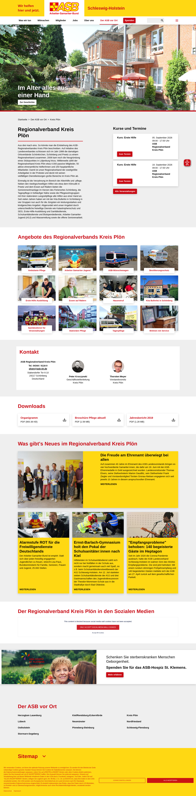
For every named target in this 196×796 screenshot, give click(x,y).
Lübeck (22, 721)
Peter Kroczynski (78, 376)
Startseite (22, 119)
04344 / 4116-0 (40, 365)
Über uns (89, 20)
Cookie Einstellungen (122, 780)
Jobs (75, 20)
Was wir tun (25, 20)
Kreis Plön (55, 119)
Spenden (129, 20)
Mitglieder (61, 20)
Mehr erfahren (115, 675)
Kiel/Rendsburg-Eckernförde (87, 715)
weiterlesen (108, 484)
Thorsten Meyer (118, 376)
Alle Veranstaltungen (125, 191)
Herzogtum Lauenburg (29, 715)
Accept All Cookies (98, 633)
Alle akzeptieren (170, 780)
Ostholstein (24, 727)
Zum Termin (125, 154)
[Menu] (177, 20)
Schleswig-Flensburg (138, 727)
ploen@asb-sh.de (38, 368)
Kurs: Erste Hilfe (126, 137)
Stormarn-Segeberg (28, 733)
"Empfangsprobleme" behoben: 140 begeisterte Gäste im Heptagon (150, 546)
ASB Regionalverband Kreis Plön (161, 147)
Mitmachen (43, 20)
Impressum (17, 791)
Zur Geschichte (27, 102)
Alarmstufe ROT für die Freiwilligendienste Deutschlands (39, 546)
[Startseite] (64, 8)
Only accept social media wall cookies (98, 627)
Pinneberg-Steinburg (83, 727)
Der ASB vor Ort (108, 20)
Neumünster (78, 721)
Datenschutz (8, 791)
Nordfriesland (134, 721)
